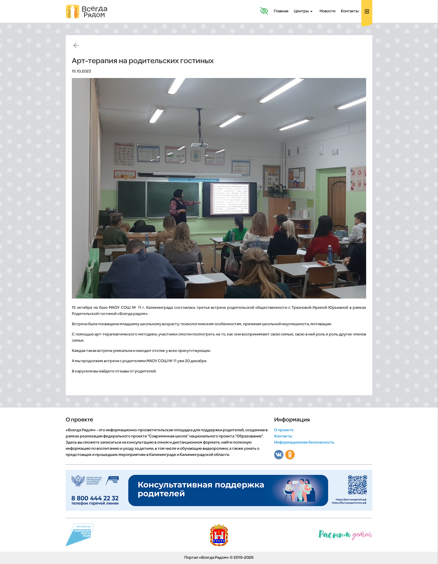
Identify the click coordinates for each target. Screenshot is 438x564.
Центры (304, 11)
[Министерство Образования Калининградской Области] (219, 536)
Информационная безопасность (304, 443)
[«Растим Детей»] (345, 536)
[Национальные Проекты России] (79, 536)
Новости (327, 11)
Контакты (350, 11)
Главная (281, 11)
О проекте (284, 430)
